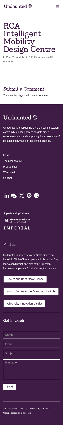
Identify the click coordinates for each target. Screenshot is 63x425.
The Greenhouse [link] (12, 161)
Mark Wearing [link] (13, 57)
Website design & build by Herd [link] (17, 413)
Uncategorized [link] (42, 57)
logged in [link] (22, 95)
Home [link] (6, 155)
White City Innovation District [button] (24, 303)
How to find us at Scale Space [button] (25, 279)
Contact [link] (7, 178)
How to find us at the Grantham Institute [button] (31, 291)
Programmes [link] (10, 166)
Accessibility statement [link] (39, 408)
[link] (18, 6)
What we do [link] (9, 172)
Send (10, 386)
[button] (57, 8)
